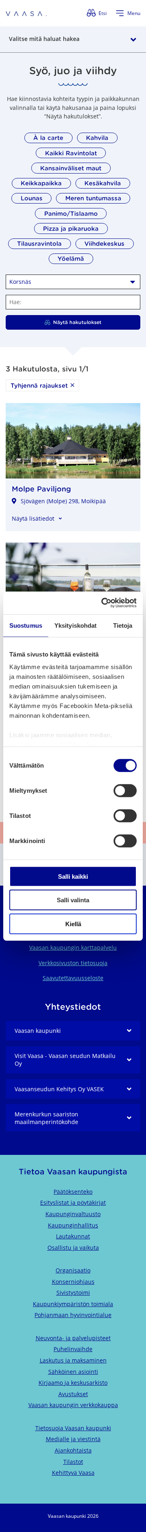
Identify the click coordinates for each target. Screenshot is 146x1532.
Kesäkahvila (102, 183)
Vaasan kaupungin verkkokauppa (73, 1405)
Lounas (32, 198)
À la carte (48, 137)
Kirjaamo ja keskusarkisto (73, 1382)
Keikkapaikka (41, 183)
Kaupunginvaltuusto (73, 1214)
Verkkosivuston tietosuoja (73, 963)
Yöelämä (71, 258)
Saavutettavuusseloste (73, 978)
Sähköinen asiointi (73, 1371)
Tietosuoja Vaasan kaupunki (73, 1428)
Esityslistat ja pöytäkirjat (73, 1202)
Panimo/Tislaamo (71, 213)
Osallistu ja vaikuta (73, 1247)
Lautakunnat (73, 1236)
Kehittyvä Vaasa (73, 1472)
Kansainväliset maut (70, 168)
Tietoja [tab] (123, 625)
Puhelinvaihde (73, 1349)
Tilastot (73, 1461)
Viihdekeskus (104, 243)
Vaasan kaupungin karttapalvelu (73, 947)
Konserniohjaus (73, 1281)
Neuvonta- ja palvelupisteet (73, 1338)
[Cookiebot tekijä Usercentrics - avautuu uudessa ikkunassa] (103, 603)
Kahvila (97, 137)
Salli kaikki (73, 876)
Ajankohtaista (73, 1450)
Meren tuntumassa (93, 198)
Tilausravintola (39, 243)
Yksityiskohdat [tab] (75, 625)
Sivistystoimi (73, 1292)
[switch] (125, 790)
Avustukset (73, 1394)
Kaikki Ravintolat (71, 153)
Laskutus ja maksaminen (73, 1360)
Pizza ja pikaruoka (71, 228)
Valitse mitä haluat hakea (44, 39)
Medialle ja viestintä (73, 1439)
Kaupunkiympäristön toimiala (73, 1304)
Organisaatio (73, 1270)
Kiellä (73, 923)
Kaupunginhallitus (73, 1225)
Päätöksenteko (73, 1191)
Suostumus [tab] (25, 625)
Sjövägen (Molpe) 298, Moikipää (63, 501)
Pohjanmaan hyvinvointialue (73, 1315)
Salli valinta (73, 900)
